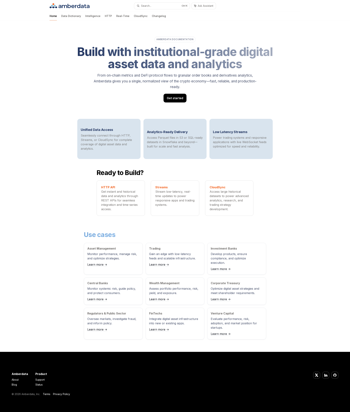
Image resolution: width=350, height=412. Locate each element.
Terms (46, 394)
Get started (175, 98)
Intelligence (92, 16)
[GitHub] (334, 375)
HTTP (108, 16)
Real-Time (122, 16)
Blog (14, 384)
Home (53, 16)
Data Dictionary (71, 16)
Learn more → (97, 264)
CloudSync (140, 16)
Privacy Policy (61, 394)
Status (39, 384)
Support (40, 379)
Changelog (159, 16)
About (15, 379)
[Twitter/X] (316, 375)
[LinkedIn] (325, 375)
